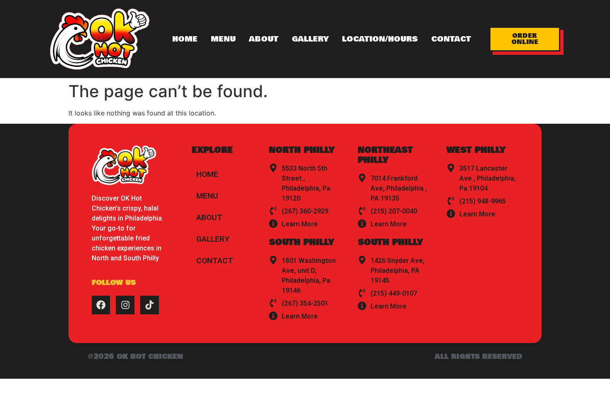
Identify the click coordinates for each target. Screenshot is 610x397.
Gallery (310, 39)
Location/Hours (380, 39)
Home (185, 39)
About (263, 39)
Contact (451, 39)
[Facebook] (101, 305)
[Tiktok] (149, 305)
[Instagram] (125, 305)
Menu (223, 39)
